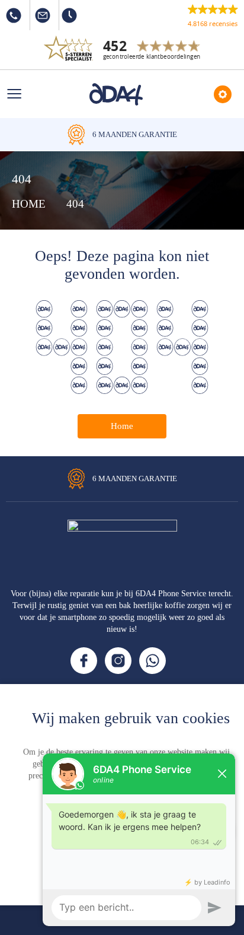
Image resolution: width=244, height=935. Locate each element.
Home (122, 426)
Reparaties (223, 94)
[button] (213, 15)
